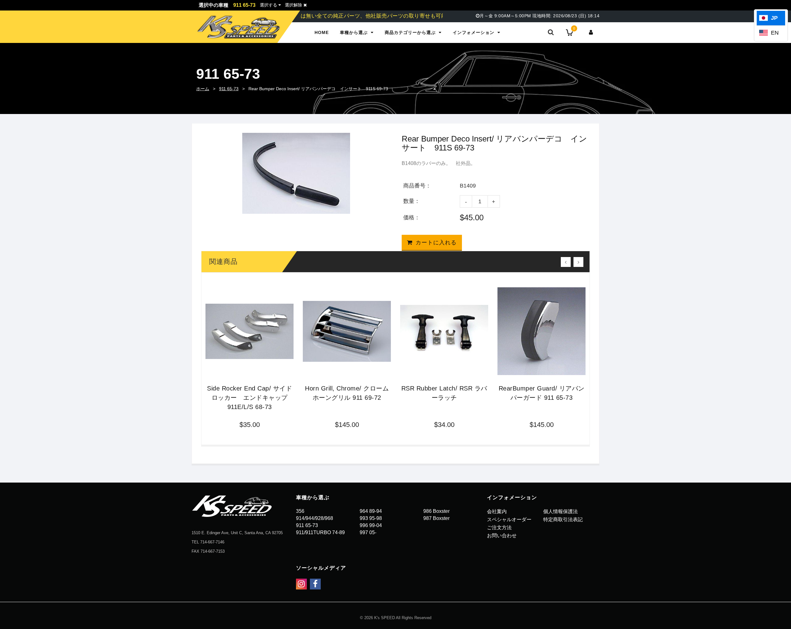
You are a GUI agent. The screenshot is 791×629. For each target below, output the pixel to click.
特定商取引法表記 (563, 519)
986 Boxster (436, 511)
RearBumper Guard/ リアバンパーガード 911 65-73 (542, 393)
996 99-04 (371, 525)
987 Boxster (436, 518)
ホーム (202, 88)
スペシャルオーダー (509, 519)
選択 (268, 4)
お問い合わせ (502, 535)
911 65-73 (229, 88)
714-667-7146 (212, 542)
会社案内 (497, 511)
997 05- (368, 532)
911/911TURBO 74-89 (320, 532)
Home (322, 32)
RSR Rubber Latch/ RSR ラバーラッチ (444, 393)
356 (300, 511)
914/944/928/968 (314, 518)
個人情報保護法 (560, 511)
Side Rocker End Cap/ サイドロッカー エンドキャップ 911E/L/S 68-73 (249, 397)
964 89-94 (371, 511)
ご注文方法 (499, 527)
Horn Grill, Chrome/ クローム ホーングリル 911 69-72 (347, 393)
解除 (294, 4)
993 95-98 (371, 518)
